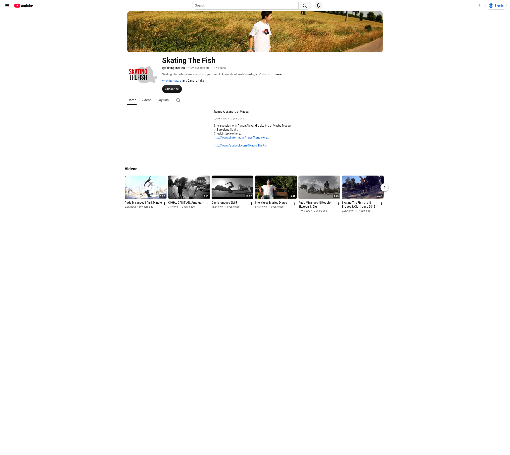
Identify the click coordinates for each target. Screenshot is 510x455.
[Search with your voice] (318, 6)
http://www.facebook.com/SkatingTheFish (241, 145)
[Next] (384, 187)
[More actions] (165, 203)
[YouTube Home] (23, 5)
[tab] (132, 100)
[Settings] (480, 5)
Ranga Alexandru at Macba (231, 111)
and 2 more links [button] (193, 80)
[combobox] (246, 5)
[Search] (304, 6)
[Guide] (7, 5)
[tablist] (255, 100)
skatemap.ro (173, 80)
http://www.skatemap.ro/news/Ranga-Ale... (241, 137)
